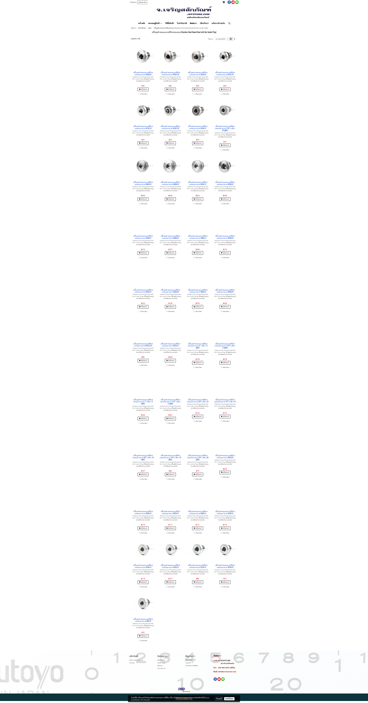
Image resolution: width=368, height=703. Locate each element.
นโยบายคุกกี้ (146, 700)
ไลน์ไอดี (188, 663)
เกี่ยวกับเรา (204, 23)
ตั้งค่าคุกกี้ (219, 699)
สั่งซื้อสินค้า (143, 89)
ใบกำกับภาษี (182, 23)
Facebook (188, 660)
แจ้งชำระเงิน (161, 663)
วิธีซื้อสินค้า (169, 23)
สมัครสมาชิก (142, 2)
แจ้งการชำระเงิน (218, 23)
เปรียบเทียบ (143, 94)
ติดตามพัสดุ (161, 660)
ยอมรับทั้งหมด (229, 699)
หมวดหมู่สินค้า (154, 23)
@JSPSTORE (225, 660)
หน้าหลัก (141, 23)
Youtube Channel (191, 666)
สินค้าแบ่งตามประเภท (136, 660)
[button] (229, 23)
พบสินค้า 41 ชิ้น (135, 39)
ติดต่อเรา (193, 23)
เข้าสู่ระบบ (133, 2)
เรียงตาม (211, 39)
